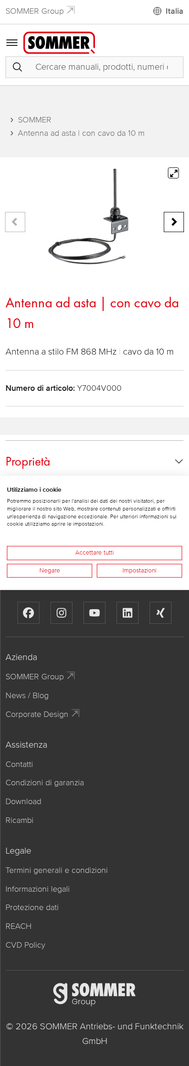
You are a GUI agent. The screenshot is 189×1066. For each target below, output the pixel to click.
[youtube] (94, 613)
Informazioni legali (38, 889)
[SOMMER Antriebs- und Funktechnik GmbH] (59, 42)
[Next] (174, 222)
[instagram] (61, 613)
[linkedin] (128, 613)
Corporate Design (37, 714)
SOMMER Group (35, 11)
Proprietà (28, 461)
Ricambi (19, 820)
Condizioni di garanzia (45, 782)
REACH (19, 926)
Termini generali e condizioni (57, 870)
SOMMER (34, 120)
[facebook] (28, 613)
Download (23, 801)
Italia (174, 11)
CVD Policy (25, 945)
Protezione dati (32, 907)
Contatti (19, 764)
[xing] (161, 613)
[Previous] (15, 222)
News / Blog (27, 695)
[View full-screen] (173, 172)
